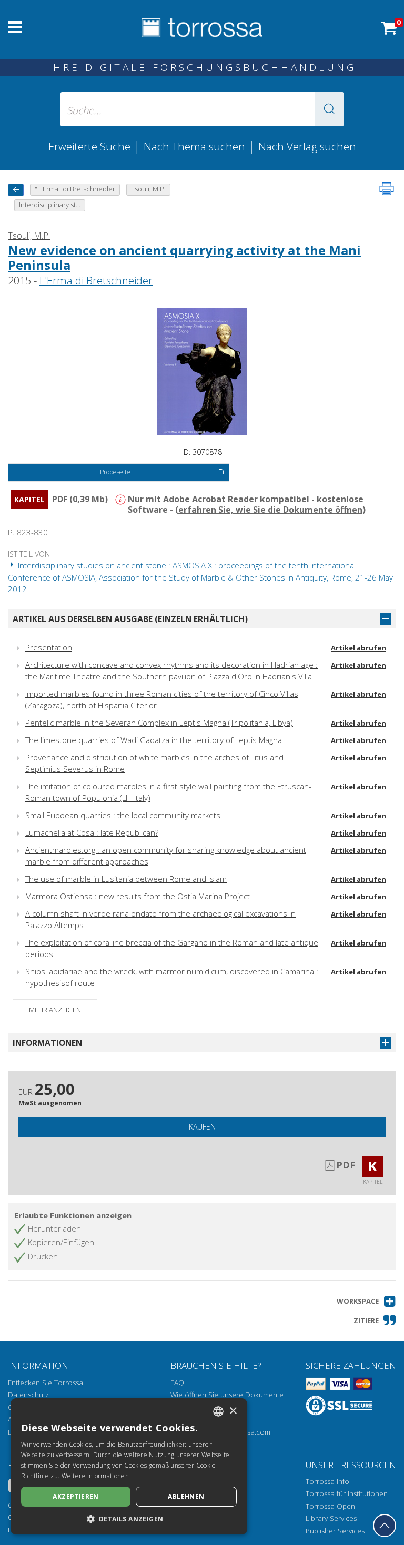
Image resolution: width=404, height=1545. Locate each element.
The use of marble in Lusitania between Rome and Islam (126, 878)
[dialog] (129, 1466)
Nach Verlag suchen (307, 146)
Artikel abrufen (358, 648)
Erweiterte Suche (89, 146)
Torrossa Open (330, 1506)
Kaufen (202, 1127)
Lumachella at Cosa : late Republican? (91, 832)
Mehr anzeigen (55, 1009)
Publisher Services (335, 1531)
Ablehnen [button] (186, 1496)
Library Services (331, 1518)
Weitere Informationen (95, 1475)
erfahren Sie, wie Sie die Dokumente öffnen (270, 509)
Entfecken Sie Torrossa (45, 1382)
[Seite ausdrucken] (386, 188)
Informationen (47, 1043)
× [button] (233, 1411)
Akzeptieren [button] (75, 1496)
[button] (329, 109)
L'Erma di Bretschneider (96, 280)
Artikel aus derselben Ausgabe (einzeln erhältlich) (130, 619)
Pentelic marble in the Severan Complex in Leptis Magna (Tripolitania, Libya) (159, 722)
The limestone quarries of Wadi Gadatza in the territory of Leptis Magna (153, 740)
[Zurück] (16, 190)
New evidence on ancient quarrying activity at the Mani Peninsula (184, 257)
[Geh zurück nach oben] (384, 1525)
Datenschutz (28, 1394)
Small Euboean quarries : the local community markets (122, 815)
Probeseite (115, 471)
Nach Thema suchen (194, 146)
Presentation (48, 647)
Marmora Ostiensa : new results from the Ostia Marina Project (137, 896)
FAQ (177, 1382)
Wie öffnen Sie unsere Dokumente (227, 1394)
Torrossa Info (327, 1481)
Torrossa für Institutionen (347, 1493)
